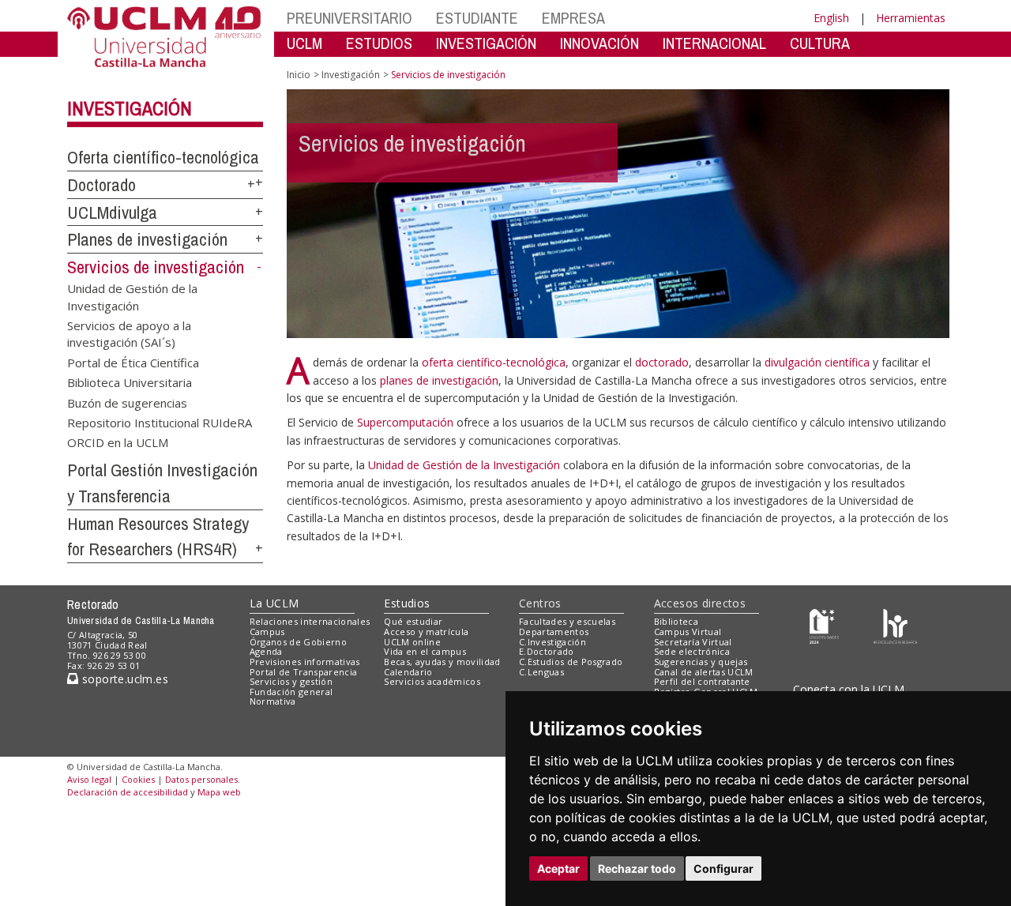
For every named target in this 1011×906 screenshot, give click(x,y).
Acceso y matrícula (426, 631)
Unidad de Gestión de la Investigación (132, 296)
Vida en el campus (425, 651)
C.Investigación (552, 642)
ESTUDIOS (379, 43)
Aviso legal (89, 779)
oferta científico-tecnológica (494, 362)
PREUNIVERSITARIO (349, 17)
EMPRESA (573, 17)
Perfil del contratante (702, 681)
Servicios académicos (432, 681)
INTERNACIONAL (714, 43)
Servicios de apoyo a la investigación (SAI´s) (129, 333)
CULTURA (820, 43)
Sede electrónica (692, 651)
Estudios (407, 603)
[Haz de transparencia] (824, 625)
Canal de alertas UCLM (704, 672)
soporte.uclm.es (123, 678)
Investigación (129, 108)
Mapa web (219, 792)
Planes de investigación (147, 239)
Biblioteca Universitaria (129, 382)
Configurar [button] (723, 868)
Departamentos (553, 631)
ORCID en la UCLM (117, 442)
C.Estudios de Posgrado (570, 661)
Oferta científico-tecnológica (163, 157)
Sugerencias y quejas (701, 661)
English (831, 17)
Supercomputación (405, 422)
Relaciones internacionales (310, 621)
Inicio (298, 74)
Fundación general (291, 691)
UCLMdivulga (112, 212)
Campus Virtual (688, 631)
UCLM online (412, 642)
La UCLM (274, 603)
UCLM (304, 43)
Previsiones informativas (305, 661)
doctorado (662, 362)
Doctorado (101, 185)
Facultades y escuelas (567, 621)
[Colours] (895, 625)
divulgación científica (819, 362)
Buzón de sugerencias (127, 402)
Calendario (408, 672)
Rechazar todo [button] (637, 868)
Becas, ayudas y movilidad (442, 661)
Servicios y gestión (291, 681)
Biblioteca (676, 621)
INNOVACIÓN (599, 43)
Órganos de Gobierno (298, 642)
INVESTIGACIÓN (486, 43)
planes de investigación (439, 380)
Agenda (266, 651)
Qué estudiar (413, 621)
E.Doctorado (546, 651)
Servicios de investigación (155, 267)
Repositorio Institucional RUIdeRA (159, 422)
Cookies (138, 779)
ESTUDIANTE (477, 17)
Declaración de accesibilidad (127, 792)
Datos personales (201, 779)
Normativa (273, 701)
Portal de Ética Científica (133, 362)
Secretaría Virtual (693, 642)
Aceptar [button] (558, 868)
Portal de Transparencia (304, 672)
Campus (267, 631)
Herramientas (910, 17)
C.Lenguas (541, 672)
